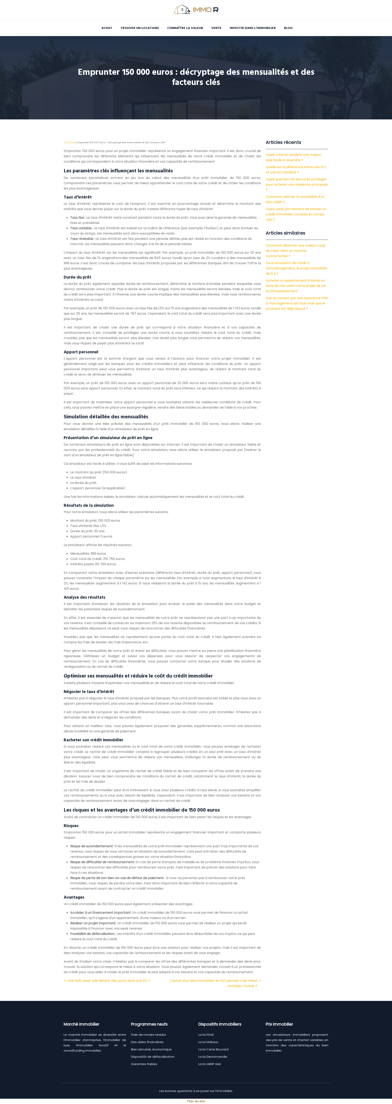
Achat (106, 27)
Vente (216, 27)
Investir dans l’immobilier (253, 27)
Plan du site (196, 1101)
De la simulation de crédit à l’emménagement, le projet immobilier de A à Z (297, 268)
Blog (288, 27)
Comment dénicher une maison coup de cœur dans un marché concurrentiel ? (296, 250)
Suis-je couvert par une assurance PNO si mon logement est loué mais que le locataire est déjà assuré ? (297, 303)
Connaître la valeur (185, 27)
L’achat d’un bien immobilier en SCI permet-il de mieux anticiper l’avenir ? (213, 983)
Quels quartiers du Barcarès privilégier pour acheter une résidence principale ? (297, 184)
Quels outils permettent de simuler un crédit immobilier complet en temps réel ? (296, 214)
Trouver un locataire (139, 27)
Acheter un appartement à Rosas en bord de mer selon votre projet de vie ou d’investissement (296, 285)
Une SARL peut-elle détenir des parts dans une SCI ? (108, 980)
